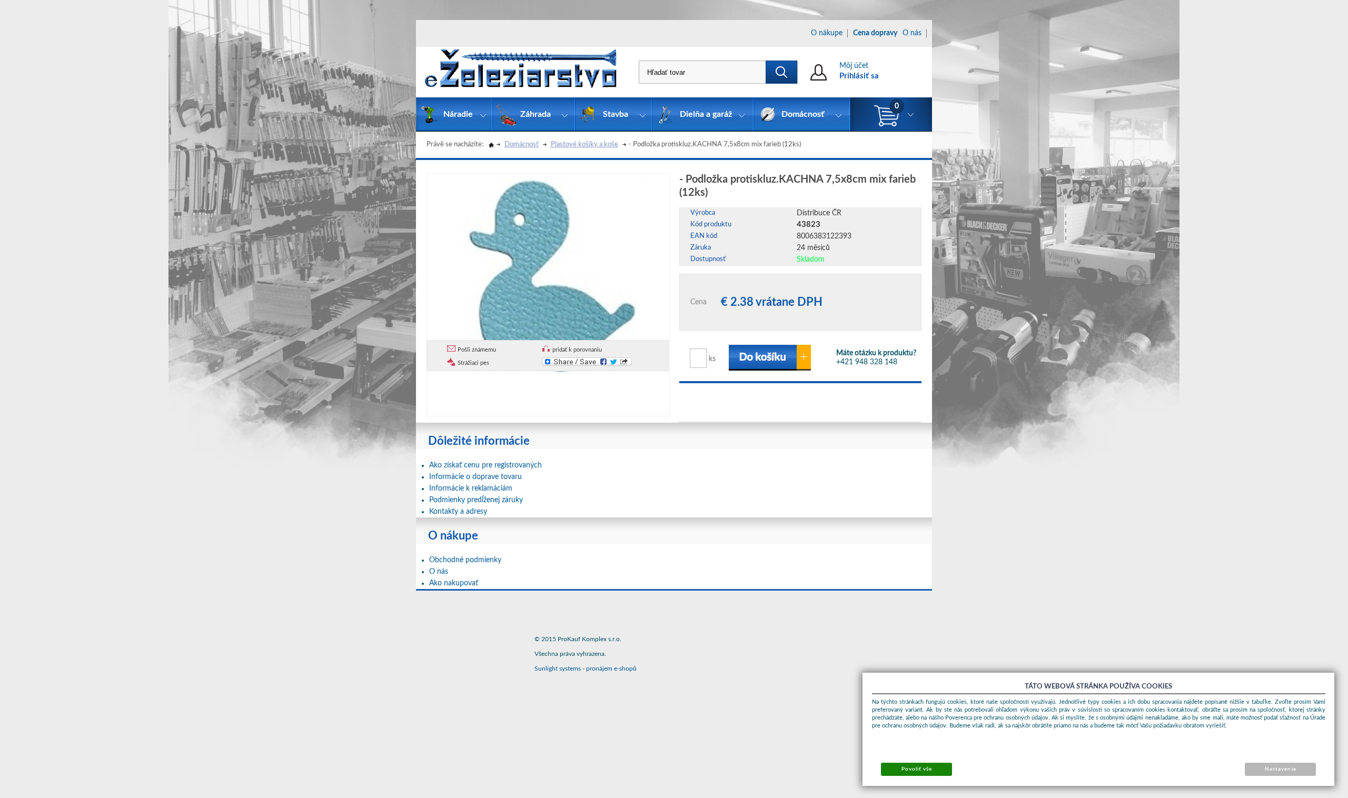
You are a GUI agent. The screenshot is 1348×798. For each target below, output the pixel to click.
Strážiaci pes (473, 363)
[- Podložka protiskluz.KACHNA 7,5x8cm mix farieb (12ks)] (551, 275)
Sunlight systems (557, 668)
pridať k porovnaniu (577, 350)
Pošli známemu (477, 350)
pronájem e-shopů (611, 668)
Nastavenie (1280, 769)
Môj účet (853, 65)
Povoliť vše (916, 769)
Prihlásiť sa (859, 76)
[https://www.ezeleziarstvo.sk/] (521, 72)
